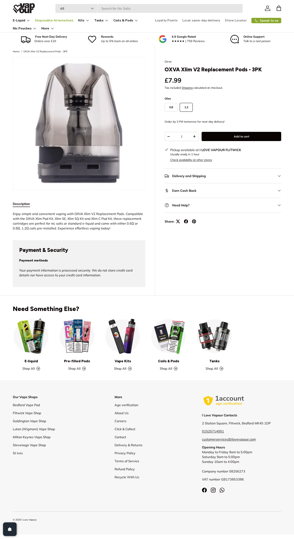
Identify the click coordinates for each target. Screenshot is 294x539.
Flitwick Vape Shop (27, 413)
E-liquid (31, 361)
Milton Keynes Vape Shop (32, 437)
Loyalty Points (166, 20)
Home (16, 51)
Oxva (168, 61)
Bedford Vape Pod (26, 405)
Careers (120, 421)
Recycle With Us (127, 477)
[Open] (10, 529)
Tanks (99, 20)
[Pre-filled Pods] (77, 336)
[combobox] (149, 8)
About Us (122, 413)
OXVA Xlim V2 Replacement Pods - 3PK (45, 51)
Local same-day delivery (201, 20)
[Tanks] (214, 336)
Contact (120, 437)
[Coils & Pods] (168, 336)
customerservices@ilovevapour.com (229, 439)
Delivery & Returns (128, 445)
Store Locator (236, 20)
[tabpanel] (79, 221)
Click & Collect (125, 429)
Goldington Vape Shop (29, 421)
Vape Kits (123, 361)
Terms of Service (127, 461)
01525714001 (213, 431)
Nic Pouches (22, 28)
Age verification (126, 405)
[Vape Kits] (123, 336)
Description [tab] (21, 204)
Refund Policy (125, 469)
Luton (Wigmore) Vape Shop (34, 429)
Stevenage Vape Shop (29, 445)
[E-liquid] (31, 336)
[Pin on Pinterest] (194, 221)
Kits (81, 20)
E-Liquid (19, 20)
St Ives (18, 453)
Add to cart (241, 136)
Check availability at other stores (191, 160)
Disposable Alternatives (54, 20)
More (45, 28)
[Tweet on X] (178, 221)
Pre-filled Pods (77, 361)
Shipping (187, 88)
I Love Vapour (29, 519)
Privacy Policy (125, 453)
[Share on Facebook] (186, 221)
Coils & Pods (123, 20)
